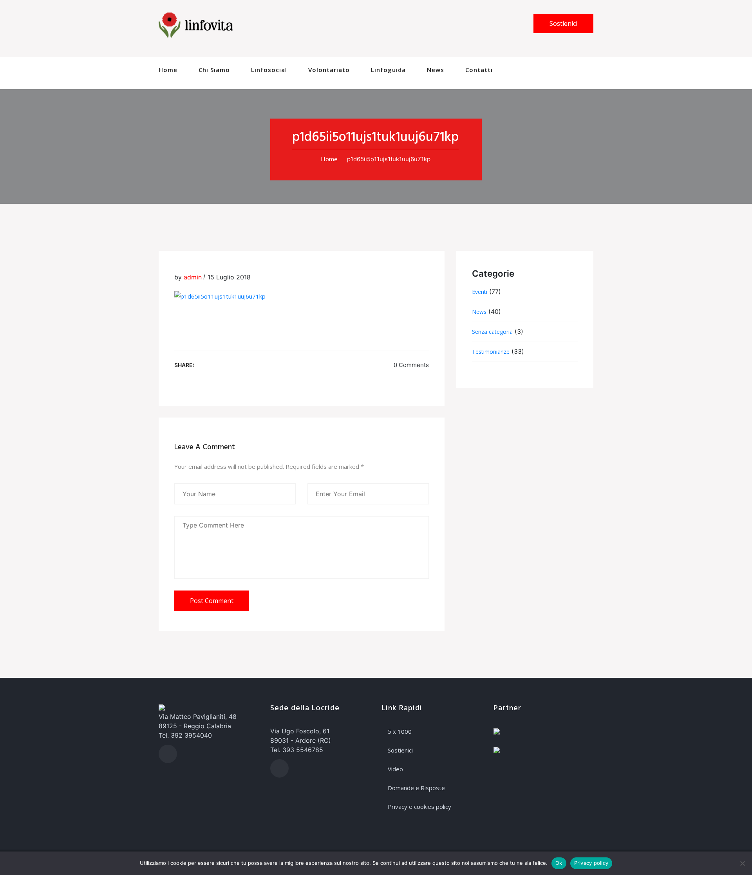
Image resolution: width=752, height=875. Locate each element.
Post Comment (211, 600)
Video (395, 769)
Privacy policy (591, 863)
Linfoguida (388, 70)
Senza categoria (492, 331)
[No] (742, 863)
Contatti (479, 70)
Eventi (479, 291)
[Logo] (196, 25)
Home (168, 70)
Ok (558, 863)
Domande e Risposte (416, 788)
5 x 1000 (400, 731)
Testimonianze (491, 351)
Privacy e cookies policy (419, 806)
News (435, 70)
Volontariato (329, 70)
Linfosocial (269, 70)
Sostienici (563, 23)
